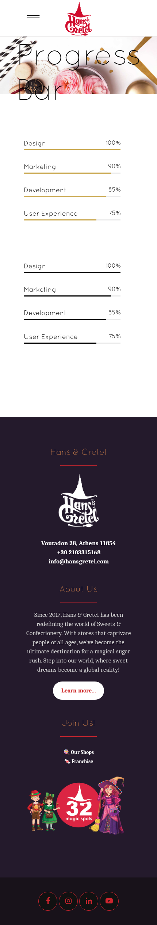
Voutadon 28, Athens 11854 (78, 543)
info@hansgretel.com (79, 561)
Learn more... (78, 690)
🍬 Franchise (78, 761)
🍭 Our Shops (79, 752)
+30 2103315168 (78, 552)
